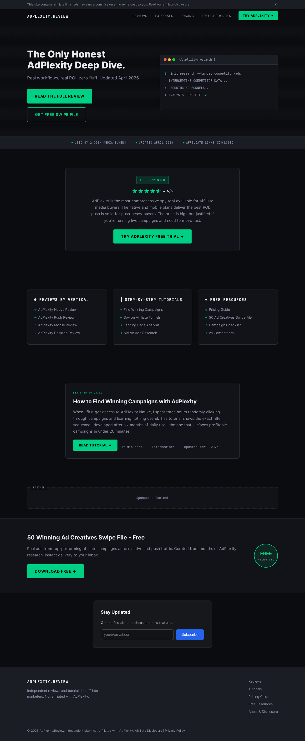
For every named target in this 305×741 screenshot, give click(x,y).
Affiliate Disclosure (148, 730)
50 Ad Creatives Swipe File (230, 317)
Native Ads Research (140, 333)
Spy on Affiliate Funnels (142, 317)
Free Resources (216, 16)
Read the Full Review (60, 96)
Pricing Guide (219, 309)
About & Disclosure (263, 712)
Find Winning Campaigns (143, 309)
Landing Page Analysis (142, 325)
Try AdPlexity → (258, 15)
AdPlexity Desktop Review (59, 333)
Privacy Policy (175, 730)
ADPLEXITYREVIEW (47, 16)
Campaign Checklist (225, 325)
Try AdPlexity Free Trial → (152, 236)
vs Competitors (221, 333)
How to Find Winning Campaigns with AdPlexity (135, 401)
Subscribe (189, 634)
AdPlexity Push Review (56, 317)
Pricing (187, 16)
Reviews (139, 16)
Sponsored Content (152, 498)
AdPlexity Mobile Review (57, 325)
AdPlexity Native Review (57, 309)
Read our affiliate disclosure (169, 4)
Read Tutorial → (95, 445)
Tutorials (164, 16)
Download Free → (55, 571)
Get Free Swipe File (56, 114)
